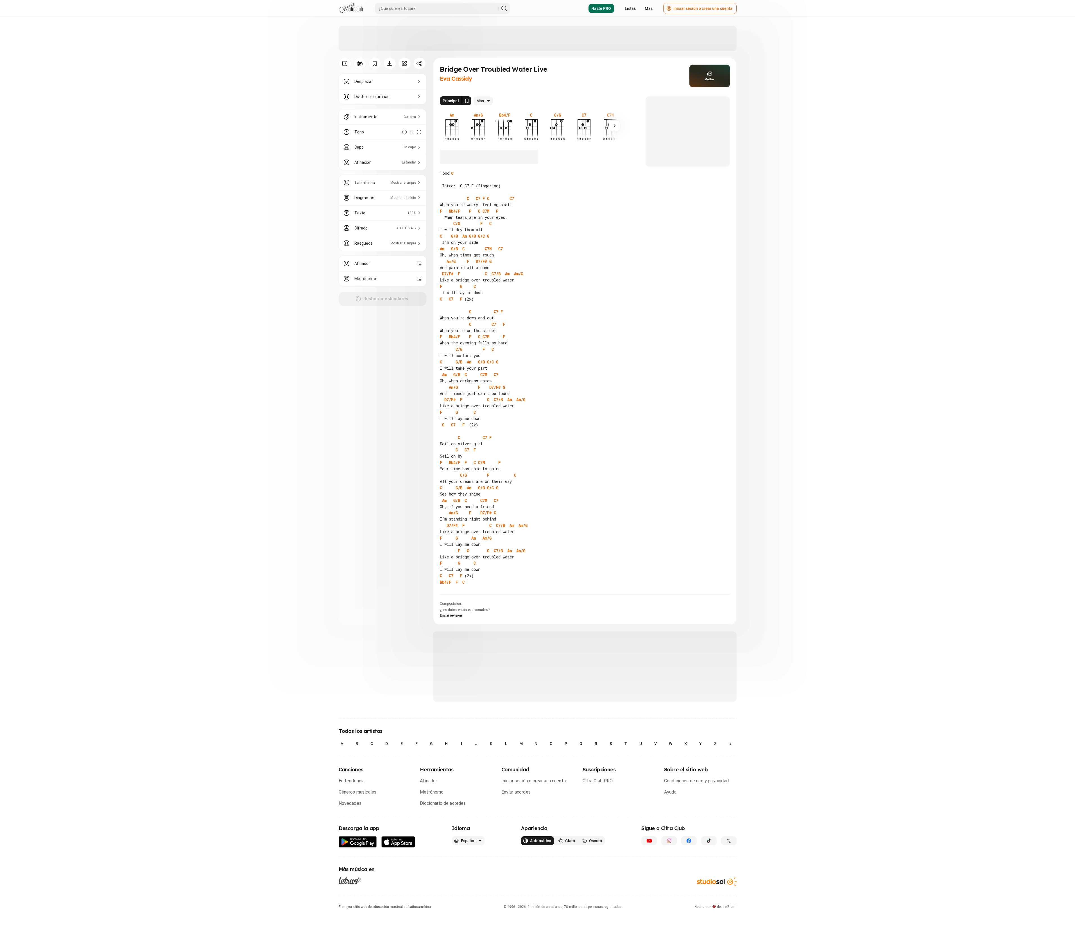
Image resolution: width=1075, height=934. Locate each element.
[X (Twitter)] (729, 840)
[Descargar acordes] (389, 63)
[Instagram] (669, 840)
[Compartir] (419, 63)
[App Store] (398, 842)
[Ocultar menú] (345, 63)
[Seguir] (614, 125)
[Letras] (350, 880)
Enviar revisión (451, 615)
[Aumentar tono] (419, 132)
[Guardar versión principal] (466, 100)
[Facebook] (689, 840)
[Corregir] (404, 63)
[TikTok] (709, 840)
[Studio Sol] (717, 881)
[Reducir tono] (404, 132)
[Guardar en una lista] (374, 63)
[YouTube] (649, 840)
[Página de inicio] (351, 8)
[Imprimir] (360, 63)
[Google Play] (358, 842)
